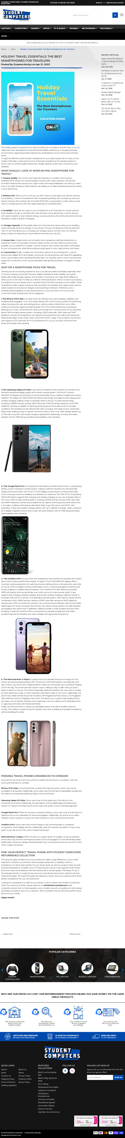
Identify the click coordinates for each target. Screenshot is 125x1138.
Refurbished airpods (46, 1102)
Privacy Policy (24, 1076)
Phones (74, 28)
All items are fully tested (24, 1037)
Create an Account (115, 3)
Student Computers (15, 1133)
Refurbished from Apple (48, 1087)
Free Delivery (108, 1035)
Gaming (35, 28)
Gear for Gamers (45, 1109)
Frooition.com (15, 1135)
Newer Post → (76, 934)
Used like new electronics (49, 1112)
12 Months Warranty (67, 1035)
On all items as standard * (66, 1037)
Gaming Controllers (46, 1099)
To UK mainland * (108, 1037)
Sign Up (118, 1077)
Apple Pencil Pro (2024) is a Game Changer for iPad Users (112, 61)
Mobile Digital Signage (111, 92)
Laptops (6, 28)
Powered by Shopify (33, 1133)
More (4, 36)
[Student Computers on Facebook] (65, 1071)
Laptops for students (47, 1090)
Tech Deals (106, 28)
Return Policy (24, 1082)
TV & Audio (60, 28)
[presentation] (2, 970)
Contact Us (6, 1076)
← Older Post (7, 934)
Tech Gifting (43, 1084)
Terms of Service (8, 1082)
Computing (21, 28)
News (13, 49)
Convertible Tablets (46, 1106)
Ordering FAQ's (24, 1079)
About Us (22, 1069)
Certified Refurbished (25, 1035)
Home (3, 49)
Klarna (21, 1073)
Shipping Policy (7, 1079)
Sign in (99, 3)
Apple (46, 28)
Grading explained (8, 1085)
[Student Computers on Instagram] (72, 1071)
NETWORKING (89, 28)
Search (4, 1069)
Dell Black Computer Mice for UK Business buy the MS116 (112, 73)
